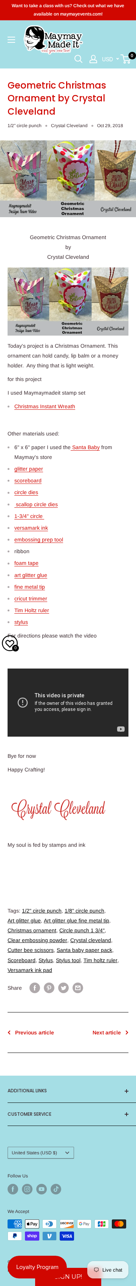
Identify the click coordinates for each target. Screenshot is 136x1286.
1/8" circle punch (84, 911)
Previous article (34, 1032)
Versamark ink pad (30, 970)
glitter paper (28, 469)
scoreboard (28, 480)
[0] (126, 59)
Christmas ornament (32, 930)
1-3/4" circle (29, 516)
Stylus (46, 960)
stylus (21, 622)
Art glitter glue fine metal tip (76, 920)
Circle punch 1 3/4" (82, 930)
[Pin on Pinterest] (49, 988)
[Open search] (78, 59)
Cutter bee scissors (31, 950)
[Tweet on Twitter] (63, 988)
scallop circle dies (36, 504)
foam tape (26, 563)
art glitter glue (30, 575)
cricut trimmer (30, 599)
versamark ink (31, 528)
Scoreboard (22, 960)
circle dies (26, 492)
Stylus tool (68, 960)
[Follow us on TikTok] (56, 1189)
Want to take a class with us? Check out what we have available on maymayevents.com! (68, 10)
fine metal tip (29, 587)
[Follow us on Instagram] (27, 1189)
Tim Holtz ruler (31, 610)
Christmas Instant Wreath (44, 406)
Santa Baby (85, 447)
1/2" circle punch (25, 125)
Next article (107, 1032)
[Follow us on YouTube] (41, 1189)
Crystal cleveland (90, 940)
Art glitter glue (24, 920)
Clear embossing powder (37, 940)
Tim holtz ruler (100, 960)
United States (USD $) (34, 1152)
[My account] (93, 59)
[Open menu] (11, 40)
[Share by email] (78, 988)
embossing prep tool (38, 539)
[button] (68, 1277)
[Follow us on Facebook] (13, 1189)
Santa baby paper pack (84, 950)
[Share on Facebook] (34, 988)
